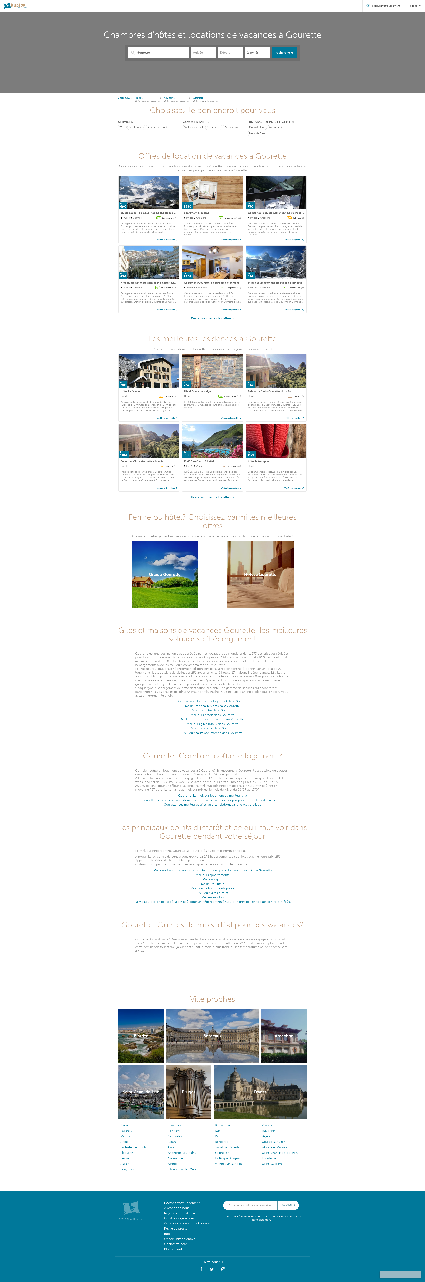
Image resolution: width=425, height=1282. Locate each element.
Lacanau (126, 1131)
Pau (217, 1136)
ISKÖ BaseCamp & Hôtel (199, 461)
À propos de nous (176, 1208)
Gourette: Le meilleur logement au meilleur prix (212, 795)
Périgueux (127, 1169)
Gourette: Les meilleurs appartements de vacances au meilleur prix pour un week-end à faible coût (212, 800)
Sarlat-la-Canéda (227, 1147)
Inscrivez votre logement (182, 1203)
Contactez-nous (175, 1244)
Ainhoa (173, 1163)
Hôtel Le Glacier (131, 391)
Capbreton (175, 1136)
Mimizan (126, 1136)
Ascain (124, 1163)
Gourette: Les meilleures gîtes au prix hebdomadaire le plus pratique (212, 804)
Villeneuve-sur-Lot (228, 1163)
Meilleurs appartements (212, 875)
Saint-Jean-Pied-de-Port (280, 1153)
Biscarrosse (223, 1125)
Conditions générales (179, 1218)
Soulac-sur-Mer (273, 1142)
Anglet (125, 1142)
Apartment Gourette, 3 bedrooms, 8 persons (211, 282)
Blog (167, 1234)
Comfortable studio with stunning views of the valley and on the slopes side (295, 212)
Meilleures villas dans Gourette (212, 728)
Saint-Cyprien (272, 1163)
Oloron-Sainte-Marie (183, 1169)
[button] (201, 1269)
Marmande (175, 1158)
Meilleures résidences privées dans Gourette (212, 719)
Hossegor (174, 1125)
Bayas (124, 1125)
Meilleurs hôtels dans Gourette (212, 715)
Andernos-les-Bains (182, 1153)
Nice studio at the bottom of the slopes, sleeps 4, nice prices (158, 282)
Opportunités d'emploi (180, 1239)
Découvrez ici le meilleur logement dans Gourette (212, 701)
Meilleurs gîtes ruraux (212, 893)
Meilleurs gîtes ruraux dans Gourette (212, 724)
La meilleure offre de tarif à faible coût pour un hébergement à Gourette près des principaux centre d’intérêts (213, 902)
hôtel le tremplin (258, 461)
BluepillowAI (173, 1249)
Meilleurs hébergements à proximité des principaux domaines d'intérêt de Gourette (212, 870)
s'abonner (288, 1205)
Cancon (268, 1125)
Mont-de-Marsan (274, 1147)
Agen (266, 1136)
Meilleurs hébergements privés (212, 888)
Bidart (172, 1142)
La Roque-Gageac (228, 1158)
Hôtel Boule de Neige (197, 391)
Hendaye (174, 1131)
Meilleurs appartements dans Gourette (212, 706)
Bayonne (268, 1131)
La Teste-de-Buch (133, 1147)
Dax (217, 1131)
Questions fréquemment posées (187, 1223)
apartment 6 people (196, 212)
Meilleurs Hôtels (212, 884)
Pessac (125, 1158)
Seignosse (222, 1153)
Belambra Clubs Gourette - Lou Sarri (270, 391)
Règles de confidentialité (181, 1213)
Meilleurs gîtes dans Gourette (212, 710)
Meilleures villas (212, 897)
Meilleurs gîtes (212, 879)
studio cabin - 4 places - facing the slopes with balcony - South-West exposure (170, 212)
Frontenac (269, 1158)
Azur (171, 1147)
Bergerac (221, 1142)
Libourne (126, 1153)
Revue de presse (176, 1228)
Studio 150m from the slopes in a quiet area (275, 282)
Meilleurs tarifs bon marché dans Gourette (212, 733)
